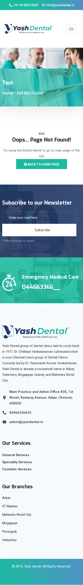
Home (7, 93)
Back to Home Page (43, 164)
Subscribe (42, 230)
